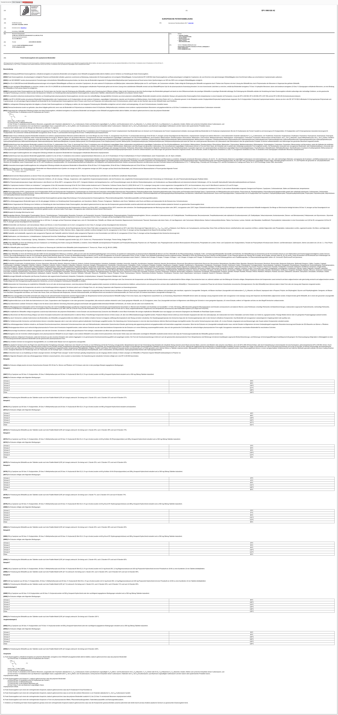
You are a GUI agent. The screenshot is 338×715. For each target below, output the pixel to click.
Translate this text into (6, 2)
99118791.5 (23, 28)
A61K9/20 (190, 23)
